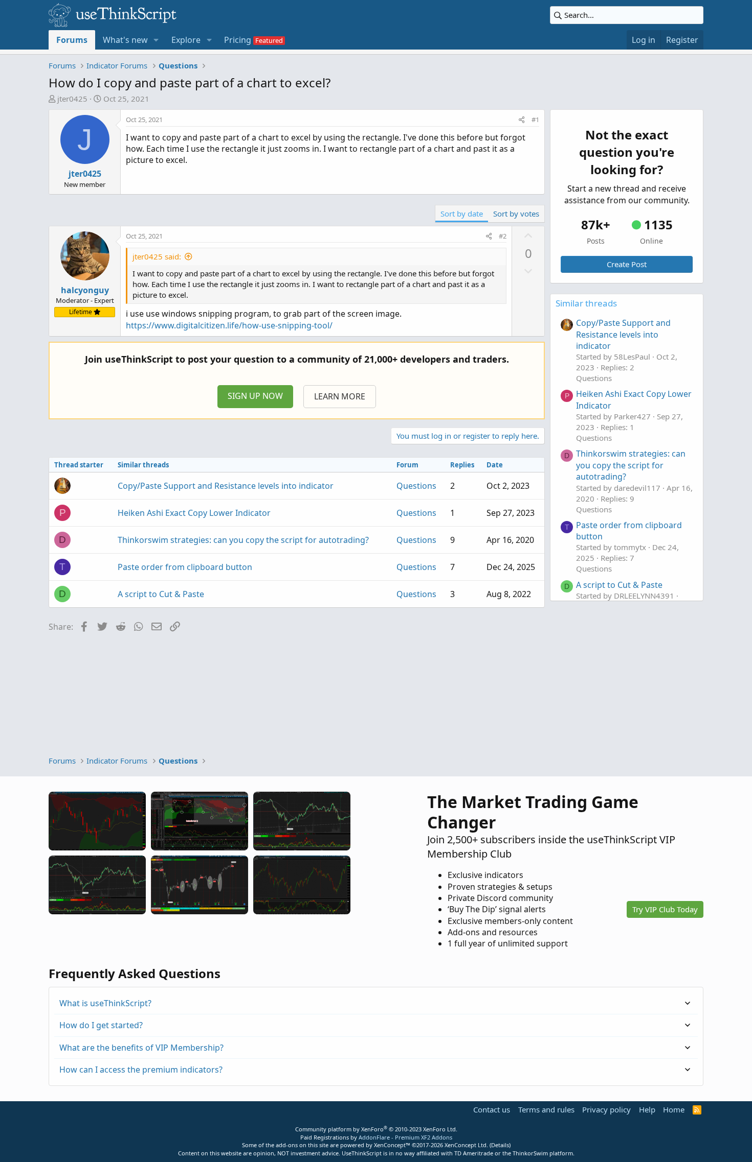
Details (500, 1145)
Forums (71, 39)
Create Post (627, 264)
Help (647, 1109)
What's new (125, 39)
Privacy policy (606, 1109)
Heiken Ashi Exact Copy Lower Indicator (194, 512)
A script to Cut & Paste (161, 594)
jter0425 (72, 98)
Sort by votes (516, 213)
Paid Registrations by (376, 1137)
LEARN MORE (339, 396)
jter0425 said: (156, 256)
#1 (535, 119)
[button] (156, 40)
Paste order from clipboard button (185, 567)
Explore (186, 39)
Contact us (491, 1109)
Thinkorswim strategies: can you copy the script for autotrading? (243, 540)
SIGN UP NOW (255, 395)
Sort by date (461, 213)
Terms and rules (546, 1109)
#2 (502, 236)
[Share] (521, 119)
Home (673, 1109)
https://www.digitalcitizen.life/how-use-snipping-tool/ (229, 325)
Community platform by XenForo (376, 1129)
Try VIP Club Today (665, 909)
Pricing (237, 39)
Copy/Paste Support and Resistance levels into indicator (226, 485)
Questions (416, 485)
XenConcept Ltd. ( (468, 1145)
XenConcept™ (392, 1145)
